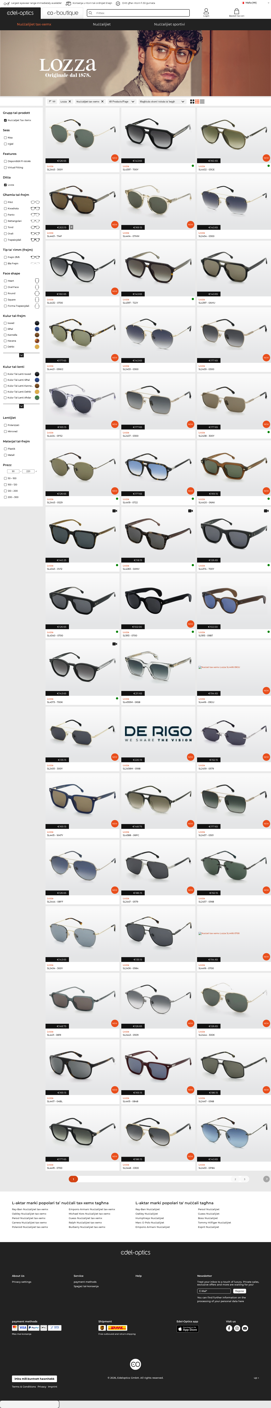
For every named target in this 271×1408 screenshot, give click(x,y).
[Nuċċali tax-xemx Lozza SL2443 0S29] (82, 466)
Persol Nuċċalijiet (208, 1209)
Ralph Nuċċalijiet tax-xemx (85, 1222)
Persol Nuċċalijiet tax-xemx (28, 1218)
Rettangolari (15, 221)
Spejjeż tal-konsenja (86, 1286)
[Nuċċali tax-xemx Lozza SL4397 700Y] (158, 133)
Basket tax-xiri (236, 16)
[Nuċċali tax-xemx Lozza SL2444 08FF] (82, 866)
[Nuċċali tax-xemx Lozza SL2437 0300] (158, 400)
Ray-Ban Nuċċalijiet (148, 1209)
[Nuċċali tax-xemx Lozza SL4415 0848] (158, 1065)
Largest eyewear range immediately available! (36, 3)
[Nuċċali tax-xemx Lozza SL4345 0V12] (82, 533)
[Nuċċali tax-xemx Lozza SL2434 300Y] (82, 932)
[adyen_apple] (43, 1328)
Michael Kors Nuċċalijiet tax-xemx (89, 1213)
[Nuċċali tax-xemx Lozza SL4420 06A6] (234, 466)
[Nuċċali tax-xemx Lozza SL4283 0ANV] (158, 533)
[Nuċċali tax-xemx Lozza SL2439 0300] (234, 333)
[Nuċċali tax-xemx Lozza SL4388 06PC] (158, 799)
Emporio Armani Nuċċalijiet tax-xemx (92, 1209)
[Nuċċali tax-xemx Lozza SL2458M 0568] (158, 733)
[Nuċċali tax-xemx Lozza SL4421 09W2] (82, 333)
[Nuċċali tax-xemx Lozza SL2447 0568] (234, 1065)
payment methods (85, 1281)
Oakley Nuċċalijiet (147, 1213)
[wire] (54, 1328)
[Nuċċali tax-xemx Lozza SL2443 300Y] (82, 133)
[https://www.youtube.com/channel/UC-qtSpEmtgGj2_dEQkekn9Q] (245, 1329)
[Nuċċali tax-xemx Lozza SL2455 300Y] (82, 733)
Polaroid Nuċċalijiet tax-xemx (30, 1226)
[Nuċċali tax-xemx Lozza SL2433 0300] (158, 333)
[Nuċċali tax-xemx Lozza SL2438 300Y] (234, 400)
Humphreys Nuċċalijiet (150, 1218)
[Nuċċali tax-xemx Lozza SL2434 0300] (234, 200)
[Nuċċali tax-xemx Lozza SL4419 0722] (158, 466)
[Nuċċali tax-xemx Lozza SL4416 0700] (234, 932)
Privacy (42, 1386)
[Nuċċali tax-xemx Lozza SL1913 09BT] (234, 599)
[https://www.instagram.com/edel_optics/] (237, 1329)
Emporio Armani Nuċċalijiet (153, 1226)
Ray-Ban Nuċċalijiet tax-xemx (30, 1209)
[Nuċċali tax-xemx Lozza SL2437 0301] (234, 799)
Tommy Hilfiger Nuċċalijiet (214, 1222)
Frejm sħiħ (14, 257)
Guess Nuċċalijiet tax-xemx (85, 1218)
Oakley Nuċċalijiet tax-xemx (29, 1213)
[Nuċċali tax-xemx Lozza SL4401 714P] (82, 200)
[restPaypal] (34, 1328)
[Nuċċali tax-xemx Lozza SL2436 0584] (158, 932)
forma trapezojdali (18, 306)
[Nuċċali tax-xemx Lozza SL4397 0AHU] (234, 267)
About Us (18, 1276)
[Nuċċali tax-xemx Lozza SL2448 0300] (158, 1132)
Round (11, 293)
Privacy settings (21, 1281)
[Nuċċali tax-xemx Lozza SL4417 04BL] (82, 1065)
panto (11, 214)
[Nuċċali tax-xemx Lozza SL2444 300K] (234, 999)
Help (139, 1276)
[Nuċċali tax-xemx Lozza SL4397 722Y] (158, 267)
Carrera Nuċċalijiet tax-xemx (29, 1222)
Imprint (52, 1386)
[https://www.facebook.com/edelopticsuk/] (229, 1329)
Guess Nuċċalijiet (208, 1213)
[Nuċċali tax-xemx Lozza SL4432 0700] (82, 267)
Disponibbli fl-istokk (19, 161)
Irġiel (10, 143)
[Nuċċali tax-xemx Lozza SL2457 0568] (234, 866)
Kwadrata (13, 208)
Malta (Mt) (251, 2)
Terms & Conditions (24, 1386)
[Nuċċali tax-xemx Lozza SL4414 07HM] (158, 200)
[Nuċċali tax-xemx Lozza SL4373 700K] (82, 666)
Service (79, 1276)
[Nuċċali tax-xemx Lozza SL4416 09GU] (234, 666)
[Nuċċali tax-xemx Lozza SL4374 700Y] (234, 533)
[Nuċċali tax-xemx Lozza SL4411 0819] (82, 999)
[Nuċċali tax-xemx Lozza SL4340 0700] (82, 599)
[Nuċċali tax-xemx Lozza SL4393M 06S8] (158, 666)
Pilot (10, 202)
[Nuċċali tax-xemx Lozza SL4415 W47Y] (82, 799)
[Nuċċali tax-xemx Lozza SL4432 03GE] (234, 133)
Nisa (10, 137)
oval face (13, 287)
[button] (20, 13)
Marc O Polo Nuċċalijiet (150, 1222)
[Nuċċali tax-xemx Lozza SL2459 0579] (234, 733)
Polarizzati (13, 425)
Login (206, 16)
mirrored (12, 431)
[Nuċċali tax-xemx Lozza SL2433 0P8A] (234, 1132)
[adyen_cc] (15, 1328)
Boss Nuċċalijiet (208, 1218)
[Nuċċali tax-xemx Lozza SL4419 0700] (82, 1132)
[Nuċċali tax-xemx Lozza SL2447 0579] (158, 866)
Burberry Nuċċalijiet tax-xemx (87, 1226)
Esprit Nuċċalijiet (208, 1226)
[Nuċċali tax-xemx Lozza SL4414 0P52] (82, 400)
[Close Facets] (21, 101)
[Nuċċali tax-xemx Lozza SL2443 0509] (158, 999)
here (241, 1301)
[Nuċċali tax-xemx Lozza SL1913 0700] (158, 599)
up (256, 1377)
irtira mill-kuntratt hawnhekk (34, 1379)
